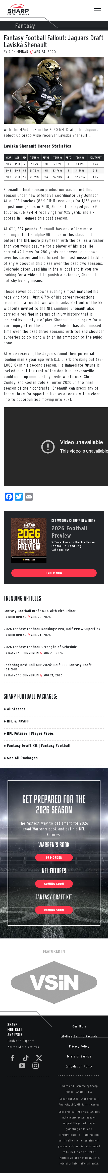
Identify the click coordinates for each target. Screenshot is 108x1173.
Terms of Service (79, 1056)
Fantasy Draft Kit (22, 745)
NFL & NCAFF (18, 721)
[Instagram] (35, 1065)
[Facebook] (12, 1058)
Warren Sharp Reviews (23, 1047)
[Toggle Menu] (100, 11)
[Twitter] (39, 1058)
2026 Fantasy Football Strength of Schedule (40, 647)
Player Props (42, 733)
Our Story (79, 1026)
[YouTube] (22, 1065)
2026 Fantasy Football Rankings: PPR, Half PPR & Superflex (52, 629)
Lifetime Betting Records (79, 1036)
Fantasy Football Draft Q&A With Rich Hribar (40, 611)
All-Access (16, 709)
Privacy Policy (79, 1046)
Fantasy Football (56, 745)
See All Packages (22, 758)
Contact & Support (21, 1041)
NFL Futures (17, 733)
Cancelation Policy (79, 1066)
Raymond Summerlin (23, 653)
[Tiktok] (26, 1058)
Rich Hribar (18, 52)
